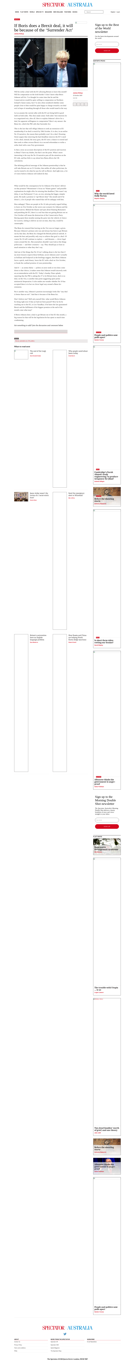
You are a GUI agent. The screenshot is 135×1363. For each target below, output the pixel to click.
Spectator (67, 5)
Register (113, 11)
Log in (118, 11)
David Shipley (98, 645)
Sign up (107, 50)
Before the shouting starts (104, 500)
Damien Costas (99, 340)
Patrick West (33, 500)
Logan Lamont (99, 992)
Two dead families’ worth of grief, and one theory (106, 1129)
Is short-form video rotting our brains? (103, 641)
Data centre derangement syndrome (106, 848)
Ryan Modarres (34, 642)
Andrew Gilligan (99, 481)
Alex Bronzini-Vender (35, 356)
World (17, 19)
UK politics (31, 341)
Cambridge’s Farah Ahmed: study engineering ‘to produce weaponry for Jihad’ (106, 475)
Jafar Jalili (97, 1133)
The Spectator (67, 1328)
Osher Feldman (99, 786)
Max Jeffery (72, 498)
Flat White (98, 332)
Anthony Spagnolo (100, 504)
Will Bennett (98, 852)
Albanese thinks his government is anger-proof (104, 781)
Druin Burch (72, 356)
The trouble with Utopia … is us (106, 988)
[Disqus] (51, 802)
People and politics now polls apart (106, 336)
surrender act (23, 341)
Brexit (17, 341)
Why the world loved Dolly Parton (104, 194)
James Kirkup (19, 34)
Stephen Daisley (99, 198)
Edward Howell (72, 642)
